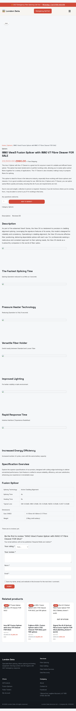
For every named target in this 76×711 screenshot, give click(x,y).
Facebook (43, 690)
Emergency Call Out (43, 11)
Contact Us (43, 686)
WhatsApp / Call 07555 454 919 (53, 5)
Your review (10, 552)
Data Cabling (44, 666)
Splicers (9, 145)
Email (6, 573)
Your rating (9, 546)
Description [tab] (6, 216)
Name (7, 565)
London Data (13, 11)
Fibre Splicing (44, 662)
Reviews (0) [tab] (16, 216)
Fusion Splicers (7, 686)
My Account (6, 693)
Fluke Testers (6, 690)
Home (4, 145)
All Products (6, 683)
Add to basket (26, 201)
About (42, 683)
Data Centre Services (47, 669)
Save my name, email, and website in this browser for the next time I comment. (32, 582)
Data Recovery (45, 672)
